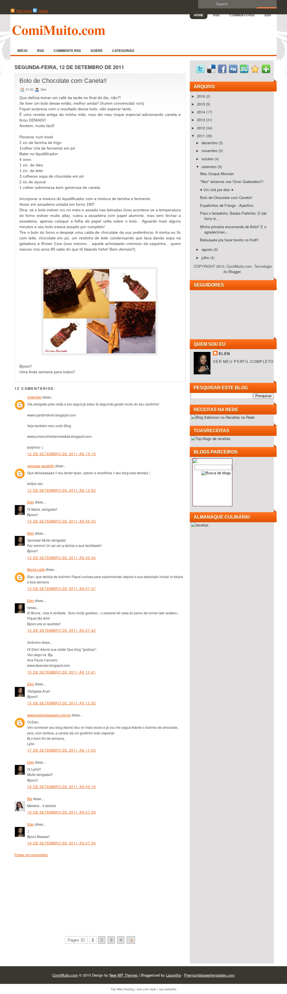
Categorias (123, 50)
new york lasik (146, 989)
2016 (201, 96)
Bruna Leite (36, 569)
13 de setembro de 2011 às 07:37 (61, 588)
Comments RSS (242, 15)
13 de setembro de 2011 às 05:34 (61, 557)
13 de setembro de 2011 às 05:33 (61, 521)
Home (198, 15)
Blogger (234, 271)
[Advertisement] (57, 895)
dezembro (210, 142)
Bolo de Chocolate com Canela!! (63, 80)
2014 (201, 111)
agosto (208, 249)
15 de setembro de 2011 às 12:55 (61, 702)
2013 (201, 119)
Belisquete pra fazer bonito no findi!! (229, 239)
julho (206, 257)
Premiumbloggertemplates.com (209, 975)
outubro (208, 158)
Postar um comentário (31, 854)
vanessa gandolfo (40, 465)
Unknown (34, 397)
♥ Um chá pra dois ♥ (216, 189)
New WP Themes (123, 975)
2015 (201, 104)
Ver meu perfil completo (243, 361)
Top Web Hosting (122, 989)
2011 (201, 135)
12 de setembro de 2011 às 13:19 (61, 453)
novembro (210, 150)
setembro (210, 166)
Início (22, 50)
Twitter (43, 10)
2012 (201, 127)
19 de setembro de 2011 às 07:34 (61, 842)
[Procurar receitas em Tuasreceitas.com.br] (210, 438)
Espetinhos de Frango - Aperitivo (226, 205)
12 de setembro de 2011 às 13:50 (61, 490)
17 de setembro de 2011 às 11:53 (61, 750)
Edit (268, 15)
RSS (216, 15)
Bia (29, 798)
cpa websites (168, 989)
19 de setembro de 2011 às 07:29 (61, 812)
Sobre (97, 50)
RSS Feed (23, 10)
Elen (30, 502)
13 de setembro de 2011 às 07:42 (61, 630)
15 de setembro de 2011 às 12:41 (61, 672)
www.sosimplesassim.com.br (49, 715)
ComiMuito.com (58, 29)
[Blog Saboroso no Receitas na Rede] (222, 417)
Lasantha (173, 975)
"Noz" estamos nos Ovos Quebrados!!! (231, 181)
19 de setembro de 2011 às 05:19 (61, 786)
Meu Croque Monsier (217, 173)
